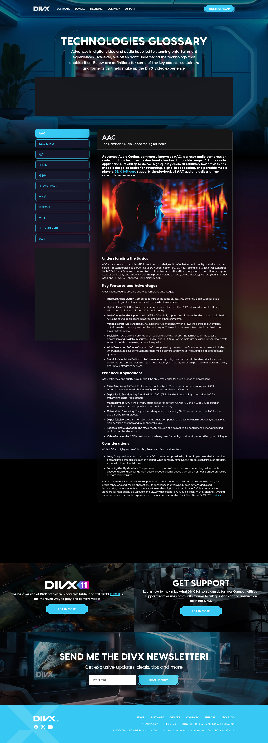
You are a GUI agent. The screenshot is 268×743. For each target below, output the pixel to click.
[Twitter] (43, 727)
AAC (42, 133)
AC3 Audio (46, 144)
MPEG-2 (44, 207)
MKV (42, 196)
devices (216, 495)
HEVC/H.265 (48, 186)
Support (130, 8)
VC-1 (42, 238)
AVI (41, 154)
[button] (219, 8)
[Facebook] (36, 727)
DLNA (43, 165)
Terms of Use (170, 724)
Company (114, 8)
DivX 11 (115, 594)
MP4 (42, 217)
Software (63, 8)
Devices (80, 8)
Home (140, 717)
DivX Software (125, 171)
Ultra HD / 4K (48, 228)
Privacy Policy (150, 724)
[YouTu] (50, 727)
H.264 (43, 175)
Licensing (96, 8)
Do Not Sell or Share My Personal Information (208, 724)
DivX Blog (227, 717)
